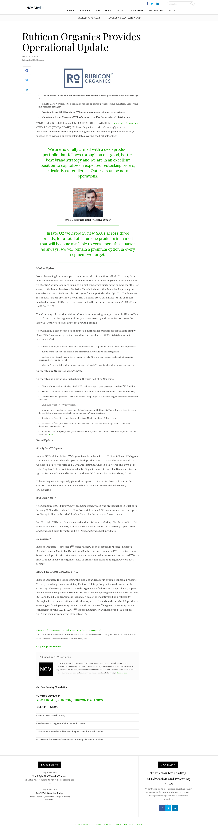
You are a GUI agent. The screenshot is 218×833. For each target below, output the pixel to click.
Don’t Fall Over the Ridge (49, 793)
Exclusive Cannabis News (124, 17)
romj (40, 700)
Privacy (117, 824)
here (50, 434)
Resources (103, 10)
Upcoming (156, 10)
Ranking (137, 10)
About (98, 824)
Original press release (48, 646)
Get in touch (122, 673)
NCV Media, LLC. (85, 824)
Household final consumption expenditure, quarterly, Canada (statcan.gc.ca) (69, 630)
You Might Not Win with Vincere (49, 776)
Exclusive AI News (89, 17)
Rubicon (64, 700)
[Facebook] (26, 72)
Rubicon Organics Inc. (125, 122)
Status (139, 824)
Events (85, 10)
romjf (51, 700)
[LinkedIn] (26, 91)
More (173, 10)
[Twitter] (26, 81)
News (70, 10)
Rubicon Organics (88, 700)
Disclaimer (128, 824)
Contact (107, 824)
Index (121, 10)
